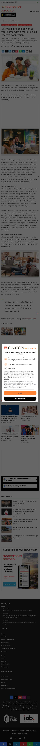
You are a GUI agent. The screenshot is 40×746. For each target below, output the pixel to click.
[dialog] (20, 373)
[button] (20, 368)
